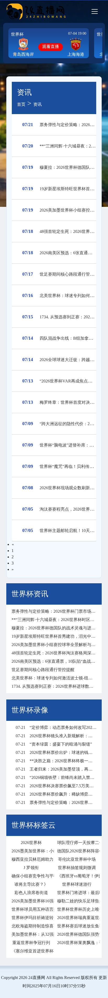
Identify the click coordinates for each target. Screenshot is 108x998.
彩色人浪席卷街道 (31, 892)
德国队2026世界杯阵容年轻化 (76, 851)
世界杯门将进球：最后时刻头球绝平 (76, 892)
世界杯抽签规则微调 (77, 867)
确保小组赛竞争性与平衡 (31, 876)
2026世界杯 (31, 842)
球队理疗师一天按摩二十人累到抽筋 (76, 842)
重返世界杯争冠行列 (31, 942)
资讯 (37, 104)
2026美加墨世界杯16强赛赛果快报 (31, 901)
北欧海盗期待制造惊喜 (31, 926)
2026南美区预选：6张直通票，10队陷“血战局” (54, 661)
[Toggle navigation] (95, 11)
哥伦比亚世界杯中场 (77, 859)
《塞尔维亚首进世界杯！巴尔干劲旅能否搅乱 (31, 951)
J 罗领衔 (31, 867)
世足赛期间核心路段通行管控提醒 (71, 274)
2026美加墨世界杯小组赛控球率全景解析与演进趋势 (60, 644)
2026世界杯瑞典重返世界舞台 (76, 917)
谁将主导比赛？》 (31, 884)
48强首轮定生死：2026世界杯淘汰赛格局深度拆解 (58, 653)
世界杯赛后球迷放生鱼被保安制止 (76, 926)
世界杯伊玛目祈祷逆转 (31, 917)
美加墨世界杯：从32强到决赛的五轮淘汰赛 (31, 934)
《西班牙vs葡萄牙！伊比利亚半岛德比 (76, 876)
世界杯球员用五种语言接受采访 (31, 909)
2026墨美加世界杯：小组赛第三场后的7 (31, 851)
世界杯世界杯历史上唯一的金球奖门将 (76, 909)
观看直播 (50, 46)
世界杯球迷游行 (76, 884)
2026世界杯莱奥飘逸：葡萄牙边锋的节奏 (76, 942)
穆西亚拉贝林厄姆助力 (31, 859)
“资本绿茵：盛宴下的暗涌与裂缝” (54, 744)
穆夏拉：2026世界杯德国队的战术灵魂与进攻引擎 (58, 628)
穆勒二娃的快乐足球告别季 (76, 901)
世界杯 (17, 34)
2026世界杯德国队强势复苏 (76, 934)
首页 (21, 104)
